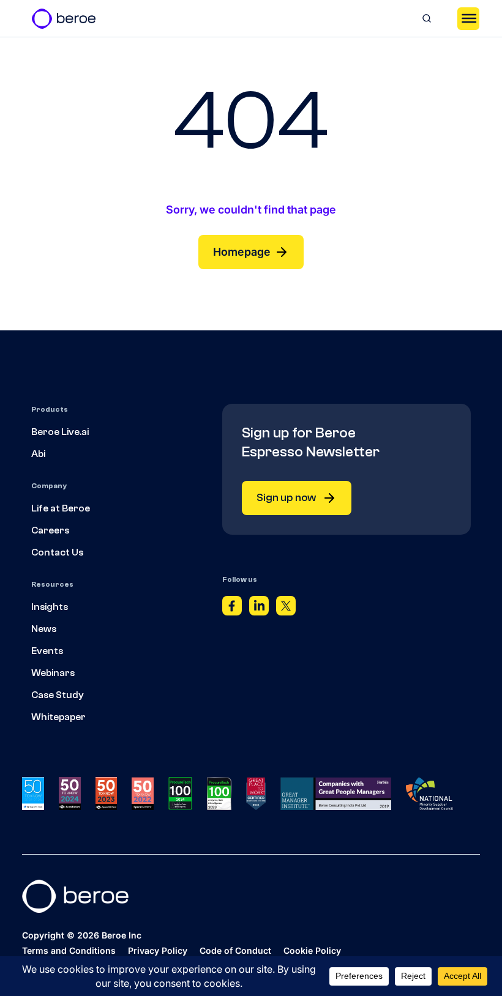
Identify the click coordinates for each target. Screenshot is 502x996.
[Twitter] (286, 609)
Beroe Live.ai (60, 431)
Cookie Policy (312, 950)
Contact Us (57, 552)
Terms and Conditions (69, 950)
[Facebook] (232, 609)
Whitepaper (58, 717)
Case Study (57, 695)
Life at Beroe (60, 508)
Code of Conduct (235, 950)
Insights (49, 606)
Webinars (53, 672)
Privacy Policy (157, 950)
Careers (50, 530)
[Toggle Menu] (468, 18)
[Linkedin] (259, 609)
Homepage (242, 251)
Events (47, 650)
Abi (38, 453)
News (43, 628)
